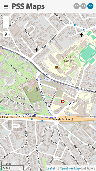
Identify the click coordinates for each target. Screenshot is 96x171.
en (76, 6)
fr (90, 6)
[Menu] (6, 6)
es (83, 6)
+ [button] (6, 19)
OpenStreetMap (70, 168)
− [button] (6, 24)
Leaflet (50, 168)
